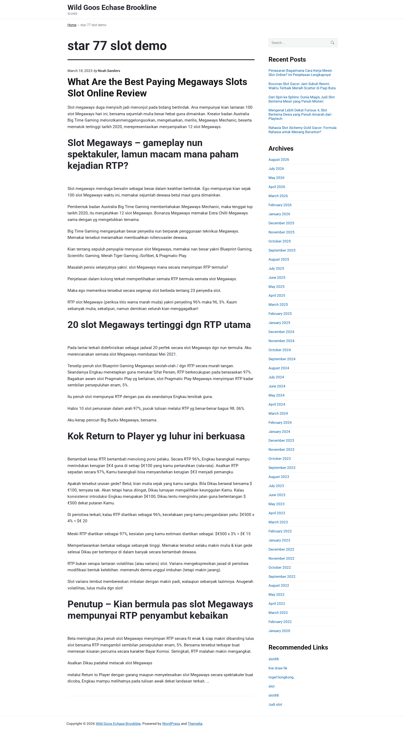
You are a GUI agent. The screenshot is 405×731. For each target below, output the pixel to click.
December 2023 (281, 440)
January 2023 (279, 540)
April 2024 (277, 404)
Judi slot (275, 704)
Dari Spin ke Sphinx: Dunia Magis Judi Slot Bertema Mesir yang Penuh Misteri (302, 99)
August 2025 (279, 259)
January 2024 (279, 431)
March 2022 (278, 613)
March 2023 (278, 522)
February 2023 (280, 531)
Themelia (195, 724)
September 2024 (282, 359)
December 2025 (281, 223)
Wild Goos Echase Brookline (118, 724)
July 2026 (276, 169)
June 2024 (277, 386)
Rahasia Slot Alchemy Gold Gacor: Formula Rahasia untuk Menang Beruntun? (302, 130)
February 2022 (280, 622)
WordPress (171, 724)
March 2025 (278, 304)
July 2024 (276, 377)
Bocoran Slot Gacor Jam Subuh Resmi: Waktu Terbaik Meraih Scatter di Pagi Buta (302, 86)
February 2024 (280, 422)
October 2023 (280, 458)
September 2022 (282, 576)
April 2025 (277, 295)
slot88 (274, 659)
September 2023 (282, 468)
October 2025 (280, 241)
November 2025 (281, 232)
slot (272, 686)
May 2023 (277, 504)
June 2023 (277, 495)
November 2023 (281, 449)
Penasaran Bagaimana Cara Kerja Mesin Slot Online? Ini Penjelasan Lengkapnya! (300, 72)
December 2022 (281, 549)
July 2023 (276, 486)
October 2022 (280, 567)
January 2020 (279, 631)
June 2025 (277, 277)
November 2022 (281, 558)
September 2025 (282, 250)
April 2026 (277, 187)
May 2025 (277, 286)
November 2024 (281, 341)
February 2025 (280, 313)
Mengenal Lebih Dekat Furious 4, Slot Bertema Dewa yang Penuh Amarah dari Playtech (300, 114)
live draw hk (278, 668)
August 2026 (279, 159)
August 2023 (279, 477)
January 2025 (279, 323)
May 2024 (277, 395)
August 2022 (279, 585)
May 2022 (277, 594)
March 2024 (278, 413)
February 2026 (280, 205)
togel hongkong (281, 677)
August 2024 (279, 368)
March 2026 (278, 196)
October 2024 (280, 350)
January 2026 (279, 214)
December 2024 (281, 332)
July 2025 (276, 268)
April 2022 (277, 603)
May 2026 (277, 178)
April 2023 (277, 513)
